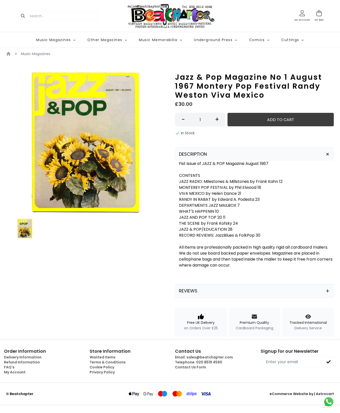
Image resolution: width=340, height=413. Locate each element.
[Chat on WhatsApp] (329, 402)
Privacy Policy (102, 372)
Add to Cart (280, 120)
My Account (15, 372)
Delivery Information (23, 357)
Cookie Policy (102, 367)
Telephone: (198, 362)
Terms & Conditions (108, 362)
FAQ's (9, 367)
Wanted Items (102, 357)
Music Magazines (35, 53)
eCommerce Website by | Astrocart (302, 393)
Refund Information (22, 362)
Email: (204, 357)
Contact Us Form (190, 367)
